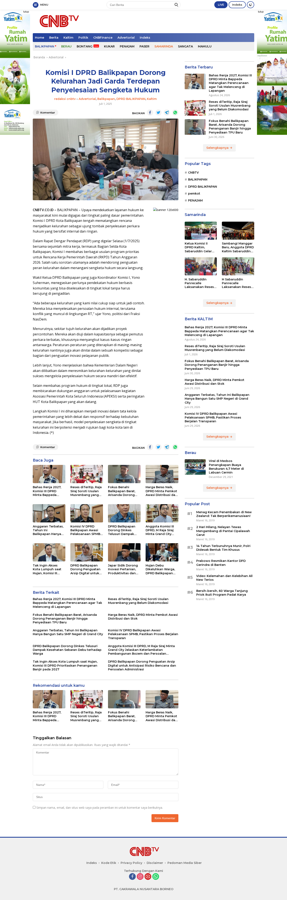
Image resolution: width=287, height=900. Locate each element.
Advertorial (126, 37)
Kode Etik (108, 863)
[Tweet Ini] (158, 112)
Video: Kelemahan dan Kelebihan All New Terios (224, 578)
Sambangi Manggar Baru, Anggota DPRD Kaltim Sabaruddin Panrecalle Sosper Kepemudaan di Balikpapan (238, 247)
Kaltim (68, 37)
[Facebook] (132, 876)
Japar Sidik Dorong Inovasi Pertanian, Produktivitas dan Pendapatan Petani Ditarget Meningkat (123, 569)
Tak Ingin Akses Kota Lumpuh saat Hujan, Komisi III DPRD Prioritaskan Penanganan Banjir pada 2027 (48, 569)
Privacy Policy (131, 863)
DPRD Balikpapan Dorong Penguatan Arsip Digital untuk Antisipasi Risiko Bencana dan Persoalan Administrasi (85, 569)
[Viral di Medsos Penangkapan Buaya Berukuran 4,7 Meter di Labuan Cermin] (195, 467)
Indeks (237, 4)
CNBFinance (102, 37)
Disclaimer (155, 863)
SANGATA (185, 46)
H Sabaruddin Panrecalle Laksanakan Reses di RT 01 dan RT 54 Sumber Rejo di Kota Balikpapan (238, 283)
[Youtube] (148, 876)
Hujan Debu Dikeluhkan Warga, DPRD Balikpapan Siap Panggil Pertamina (160, 569)
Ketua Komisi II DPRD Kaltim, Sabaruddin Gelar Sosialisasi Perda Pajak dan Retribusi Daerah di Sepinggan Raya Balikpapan (200, 247)
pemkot (194, 194)
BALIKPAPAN (44, 46)
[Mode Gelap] (250, 4)
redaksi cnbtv (65, 99)
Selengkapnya (217, 148)
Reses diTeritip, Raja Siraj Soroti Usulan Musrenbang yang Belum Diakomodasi (86, 491)
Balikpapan (106, 99)
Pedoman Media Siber (184, 863)
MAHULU (205, 46)
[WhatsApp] (155, 876)
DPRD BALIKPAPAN (130, 99)
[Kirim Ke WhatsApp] (175, 112)
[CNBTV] (58, 21)
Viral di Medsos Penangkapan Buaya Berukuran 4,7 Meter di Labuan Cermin (226, 467)
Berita (53, 37)
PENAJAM (127, 46)
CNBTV (193, 172)
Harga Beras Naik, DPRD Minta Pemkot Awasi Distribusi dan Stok (161, 491)
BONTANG (84, 46)
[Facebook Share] (150, 112)
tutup (26, 11)
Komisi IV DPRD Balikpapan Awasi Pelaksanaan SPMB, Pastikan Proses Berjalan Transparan (86, 530)
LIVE (221, 4)
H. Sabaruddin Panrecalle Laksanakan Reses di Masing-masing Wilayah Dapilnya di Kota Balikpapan (200, 283)
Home (39, 37)
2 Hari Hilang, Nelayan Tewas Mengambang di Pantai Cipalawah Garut (223, 531)
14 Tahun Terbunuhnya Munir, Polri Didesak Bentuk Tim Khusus (223, 548)
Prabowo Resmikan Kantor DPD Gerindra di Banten (221, 563)
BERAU (66, 46)
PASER (144, 46)
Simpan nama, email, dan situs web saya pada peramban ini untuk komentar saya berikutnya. (99, 808)
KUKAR (109, 46)
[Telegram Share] (167, 112)
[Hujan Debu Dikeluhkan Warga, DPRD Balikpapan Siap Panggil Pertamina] (162, 552)
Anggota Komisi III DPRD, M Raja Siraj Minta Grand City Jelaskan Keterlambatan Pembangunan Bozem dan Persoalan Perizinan (161, 530)
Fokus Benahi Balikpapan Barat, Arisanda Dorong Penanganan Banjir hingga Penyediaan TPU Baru (123, 491)
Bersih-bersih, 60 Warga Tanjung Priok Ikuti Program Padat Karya (222, 593)
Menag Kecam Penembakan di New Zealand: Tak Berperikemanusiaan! (224, 514)
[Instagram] (140, 876)
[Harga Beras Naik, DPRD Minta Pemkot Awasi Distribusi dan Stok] (162, 474)
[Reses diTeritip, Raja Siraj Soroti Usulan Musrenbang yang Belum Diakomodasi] (86, 474)
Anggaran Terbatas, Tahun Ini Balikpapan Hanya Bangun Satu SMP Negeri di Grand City (48, 530)
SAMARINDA (163, 46)
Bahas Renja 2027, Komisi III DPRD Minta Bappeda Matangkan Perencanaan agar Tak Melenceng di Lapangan (47, 491)
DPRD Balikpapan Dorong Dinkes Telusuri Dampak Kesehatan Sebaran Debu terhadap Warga (123, 530)
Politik (83, 37)
